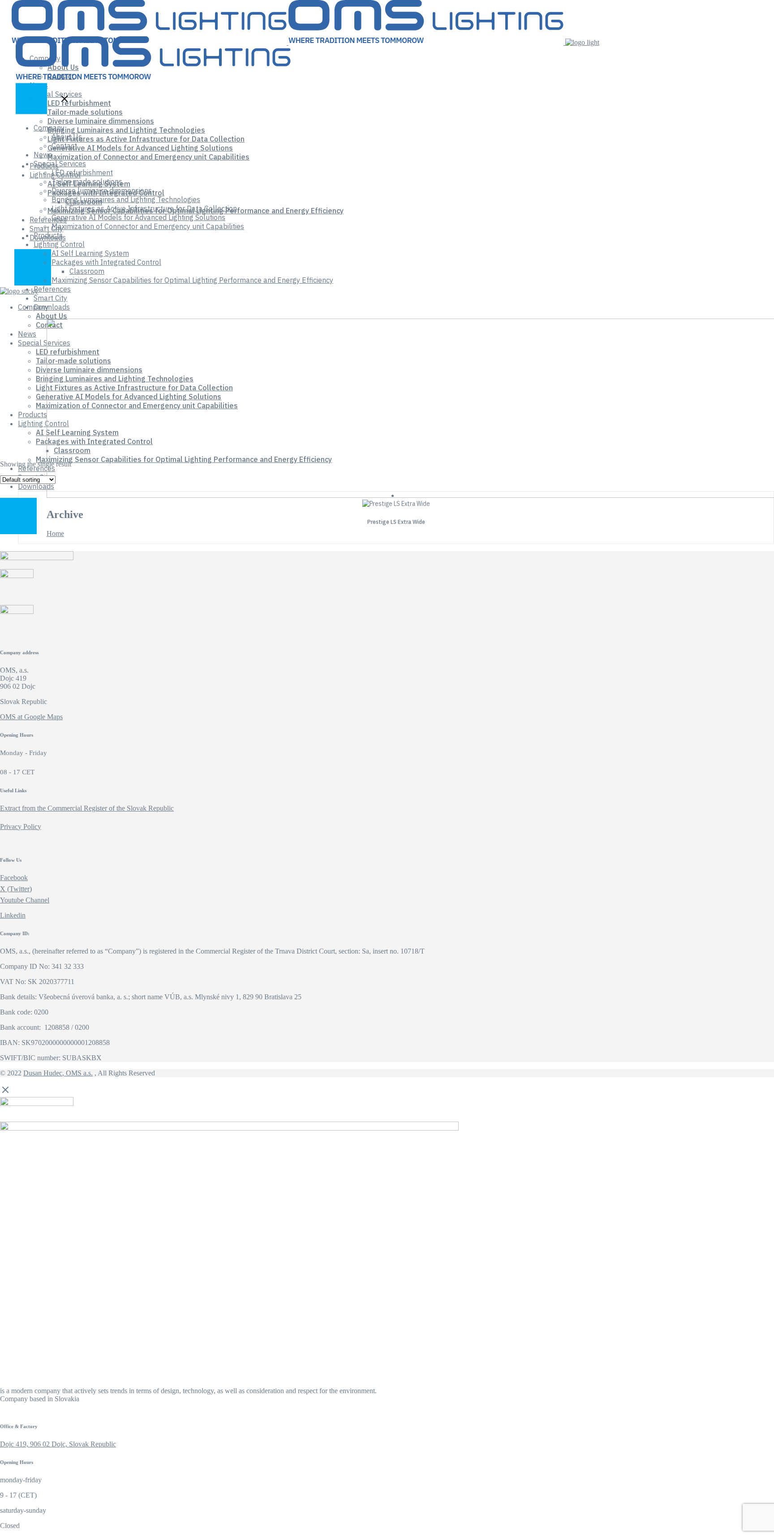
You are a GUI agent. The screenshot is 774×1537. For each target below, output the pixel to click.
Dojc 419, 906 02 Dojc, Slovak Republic (58, 1444)
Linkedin (13, 915)
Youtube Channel (24, 900)
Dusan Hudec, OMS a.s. (58, 1073)
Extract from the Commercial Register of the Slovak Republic (87, 808)
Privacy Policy (20, 826)
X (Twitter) (16, 889)
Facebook (14, 877)
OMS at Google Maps (31, 717)
